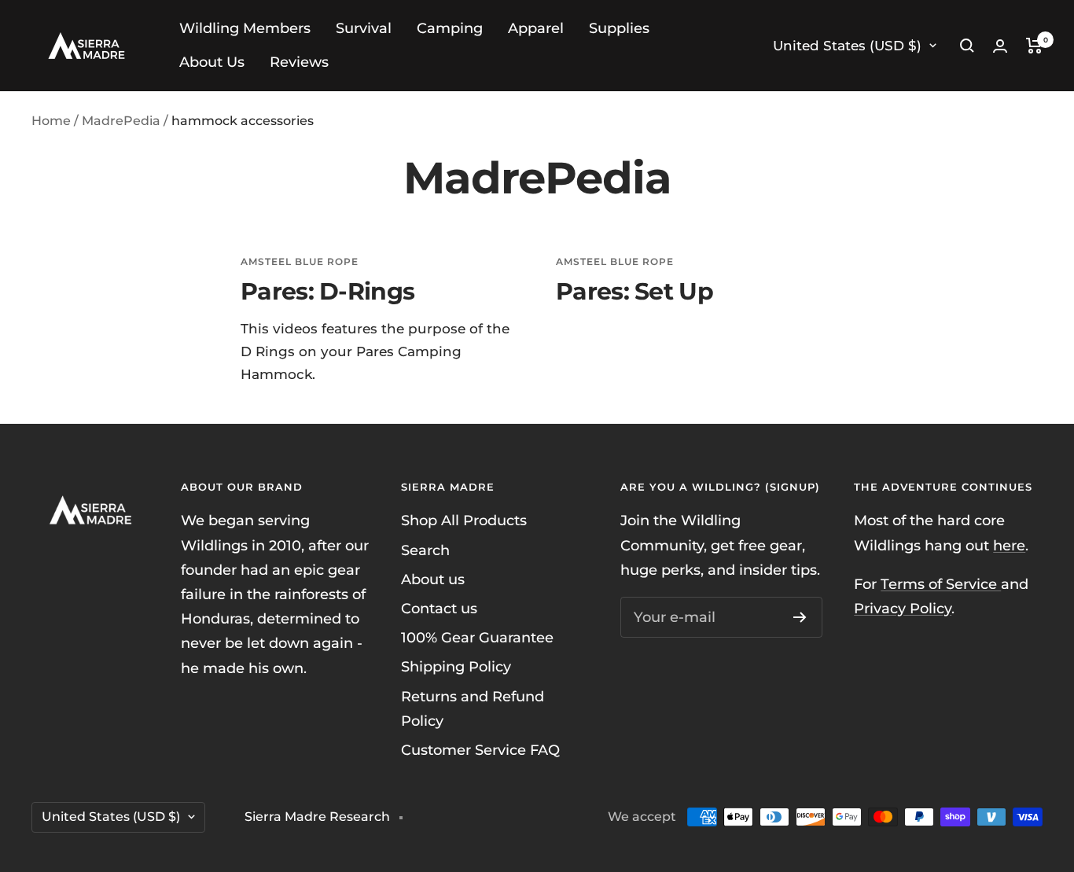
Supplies (619, 28)
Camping (450, 28)
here (1009, 545)
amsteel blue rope (300, 261)
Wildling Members (245, 28)
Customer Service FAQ (480, 750)
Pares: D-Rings (327, 291)
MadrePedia (121, 120)
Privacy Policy (902, 608)
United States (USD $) (847, 45)
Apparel (536, 28)
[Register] (800, 617)
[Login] (1000, 46)
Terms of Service (941, 584)
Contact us (439, 608)
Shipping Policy (456, 666)
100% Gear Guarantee (477, 637)
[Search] (967, 46)
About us (433, 579)
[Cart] (1034, 45)
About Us (212, 62)
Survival (364, 28)
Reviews (299, 62)
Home (51, 120)
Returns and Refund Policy (472, 709)
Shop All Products (464, 520)
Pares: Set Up (634, 291)
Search (425, 550)
